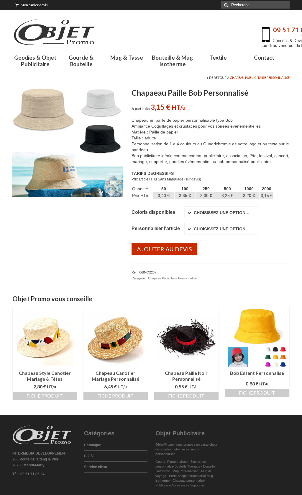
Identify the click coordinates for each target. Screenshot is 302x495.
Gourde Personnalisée (171, 461)
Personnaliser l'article (156, 228)
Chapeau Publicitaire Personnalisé (260, 77)
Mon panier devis (35, 5)
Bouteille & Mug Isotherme (172, 60)
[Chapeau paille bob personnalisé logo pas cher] (67, 141)
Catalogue (92, 445)
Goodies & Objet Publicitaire (35, 60)
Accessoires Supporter (187, 485)
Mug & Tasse (126, 57)
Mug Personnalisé (185, 471)
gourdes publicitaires (174, 449)
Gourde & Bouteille (81, 60)
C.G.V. (89, 456)
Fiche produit (45, 395)
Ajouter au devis (164, 249)
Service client (95, 467)
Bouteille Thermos (187, 466)
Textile (218, 57)
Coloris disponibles (153, 212)
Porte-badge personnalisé (187, 476)
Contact (264, 57)
